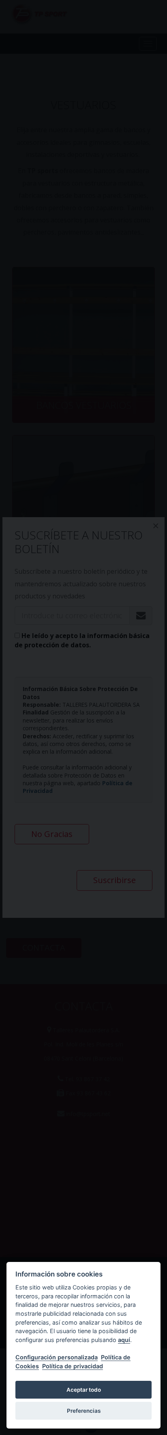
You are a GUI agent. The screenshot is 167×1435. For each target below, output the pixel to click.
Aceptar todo (83, 1389)
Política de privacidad (72, 1366)
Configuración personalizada (56, 1357)
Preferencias (84, 1411)
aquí (124, 1339)
